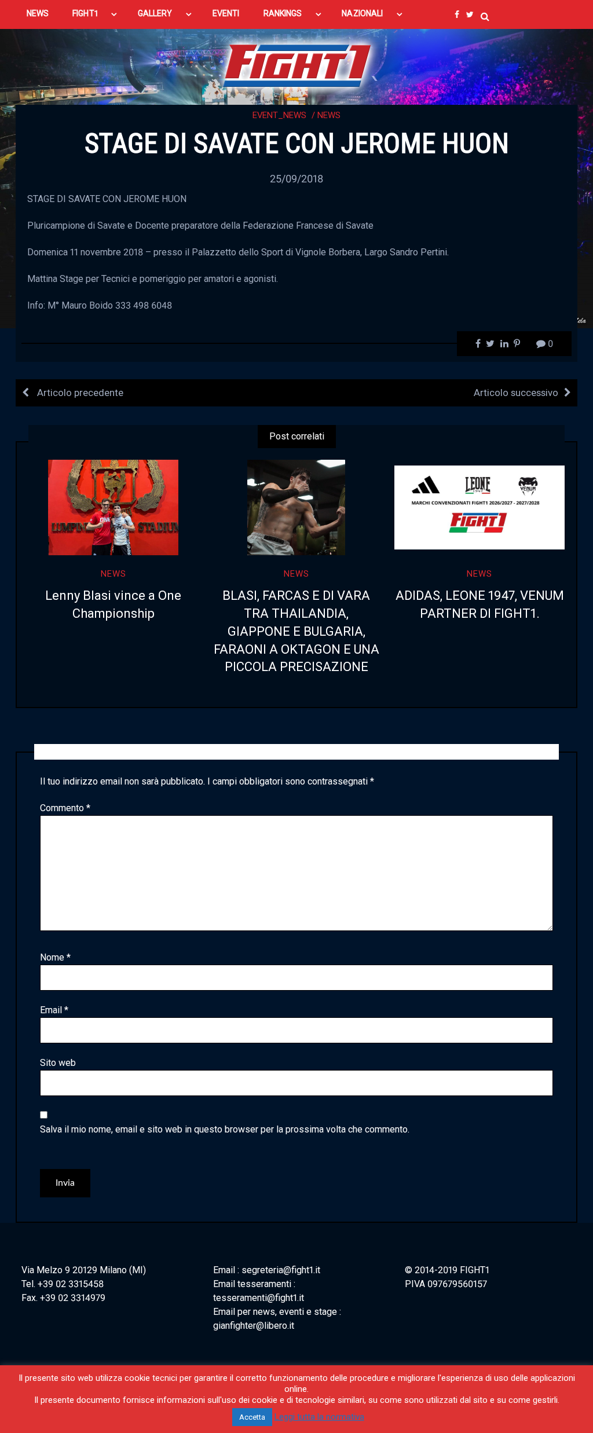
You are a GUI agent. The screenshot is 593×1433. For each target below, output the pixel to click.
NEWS (38, 13)
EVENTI (226, 13)
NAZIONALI (362, 13)
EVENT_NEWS (279, 115)
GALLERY (155, 13)
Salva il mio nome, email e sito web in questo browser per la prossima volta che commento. (224, 1129)
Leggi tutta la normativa (319, 1417)
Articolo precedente (79, 392)
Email (54, 1010)
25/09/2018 (296, 179)
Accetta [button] (252, 1417)
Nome (55, 957)
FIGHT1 (84, 13)
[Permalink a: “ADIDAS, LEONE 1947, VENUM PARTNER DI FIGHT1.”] (479, 507)
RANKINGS (282, 13)
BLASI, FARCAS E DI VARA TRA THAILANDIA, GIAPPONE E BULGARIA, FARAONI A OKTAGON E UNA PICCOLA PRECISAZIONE (296, 631)
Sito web (58, 1062)
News (329, 115)
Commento (65, 807)
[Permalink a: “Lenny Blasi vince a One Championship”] (113, 507)
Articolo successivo (516, 392)
